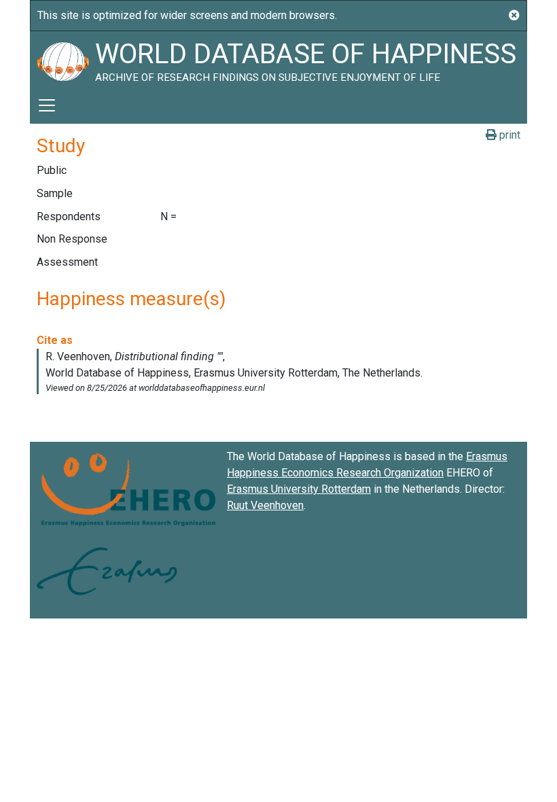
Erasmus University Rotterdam (299, 489)
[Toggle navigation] (47, 105)
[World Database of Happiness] (62, 59)
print (508, 134)
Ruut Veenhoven (265, 505)
